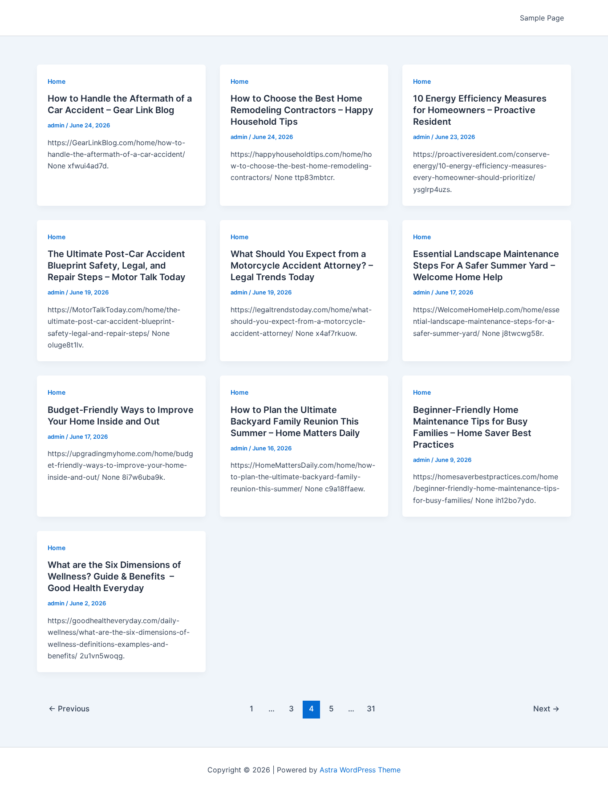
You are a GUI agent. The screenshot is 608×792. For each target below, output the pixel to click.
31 (371, 708)
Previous (69, 708)
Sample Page (542, 17)
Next (546, 708)
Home (56, 81)
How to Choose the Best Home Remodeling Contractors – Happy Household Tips (302, 110)
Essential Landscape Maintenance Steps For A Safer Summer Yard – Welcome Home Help (486, 265)
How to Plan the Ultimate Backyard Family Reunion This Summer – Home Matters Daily (295, 421)
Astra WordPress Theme (360, 769)
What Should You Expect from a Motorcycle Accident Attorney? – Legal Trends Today (302, 265)
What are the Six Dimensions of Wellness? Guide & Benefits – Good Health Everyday (114, 576)
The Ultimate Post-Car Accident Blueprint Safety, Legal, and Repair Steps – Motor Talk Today (117, 265)
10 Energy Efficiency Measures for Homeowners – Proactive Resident (480, 110)
